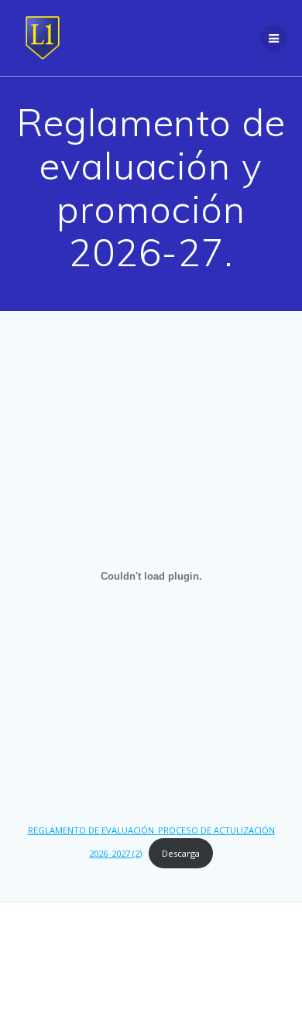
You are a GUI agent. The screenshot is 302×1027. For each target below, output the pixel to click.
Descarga (181, 853)
